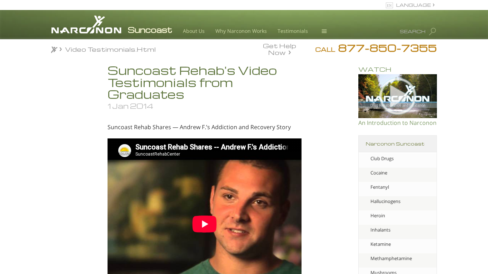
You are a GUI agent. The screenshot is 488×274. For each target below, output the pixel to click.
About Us (194, 30)
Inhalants (380, 230)
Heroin (377, 215)
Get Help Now (279, 48)
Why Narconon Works (241, 30)
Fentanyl (379, 187)
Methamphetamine (391, 258)
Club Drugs (382, 158)
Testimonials (293, 30)
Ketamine (380, 244)
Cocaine (378, 172)
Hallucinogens (385, 201)
